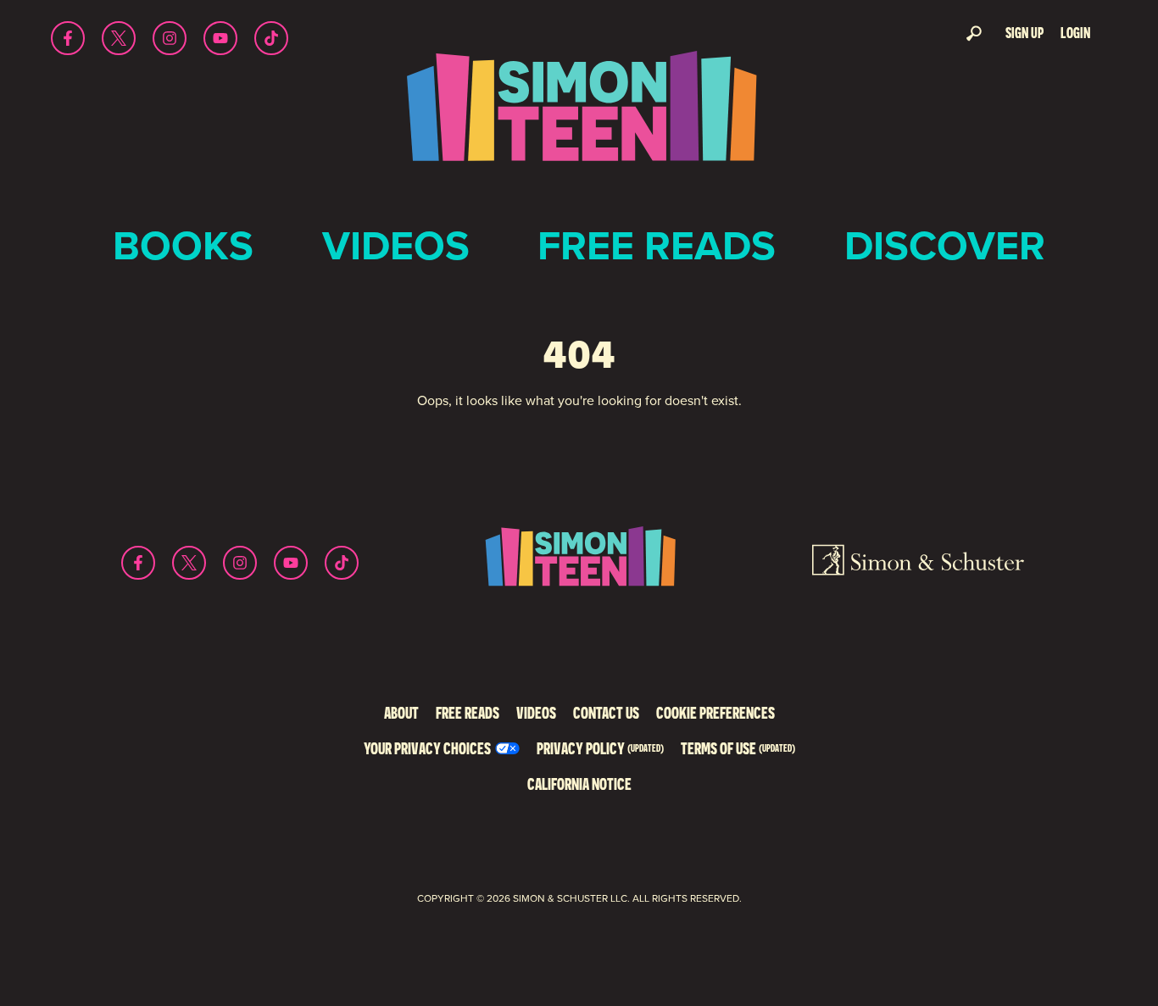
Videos (396, 245)
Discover (944, 245)
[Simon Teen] (579, 117)
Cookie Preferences (715, 712)
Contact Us (606, 712)
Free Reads (656, 245)
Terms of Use (738, 748)
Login (1075, 33)
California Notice (579, 783)
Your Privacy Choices (427, 748)
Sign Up (1024, 33)
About (401, 712)
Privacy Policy (600, 748)
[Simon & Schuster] (918, 562)
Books (183, 245)
